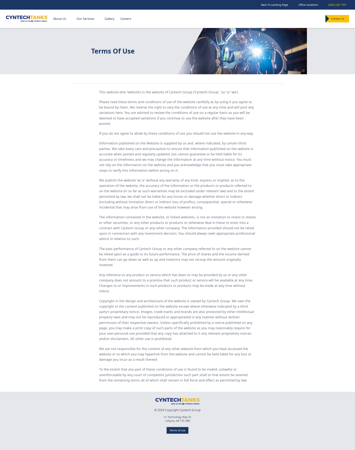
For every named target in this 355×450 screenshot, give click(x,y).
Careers (125, 19)
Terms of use (177, 430)
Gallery (109, 19)
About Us (59, 19)
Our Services (85, 19)
